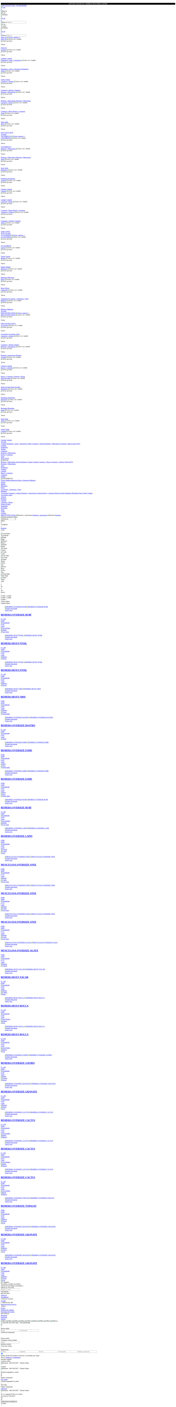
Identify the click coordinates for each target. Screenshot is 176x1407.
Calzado (3, 191)
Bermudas (4, 399)
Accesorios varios (14, 334)
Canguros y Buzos (7, 103)
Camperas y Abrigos (7, 212)
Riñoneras (4, 269)
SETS (3, 124)
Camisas (3, 50)
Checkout (4, 1388)
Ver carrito (4, 1379)
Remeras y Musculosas (8, 92)
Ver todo (3, 134)
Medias (3, 258)
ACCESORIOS (6, 235)
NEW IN (4, 37)
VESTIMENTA (6, 136)
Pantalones (24, 69)
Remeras (18, 355)
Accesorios (4, 325)
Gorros (3, 248)
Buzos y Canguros (19, 111)
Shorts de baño (5, 378)
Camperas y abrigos (7, 81)
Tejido (3, 71)
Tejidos (7, 80)
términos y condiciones (13, 1357)
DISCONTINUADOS (8, 313)
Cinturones (4, 290)
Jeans (2, 113)
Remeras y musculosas (8, 346)
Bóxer (3, 279)
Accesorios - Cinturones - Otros (18, 299)
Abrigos (16, 345)
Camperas (17, 90)
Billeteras (4, 300)
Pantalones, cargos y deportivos (11, 60)
